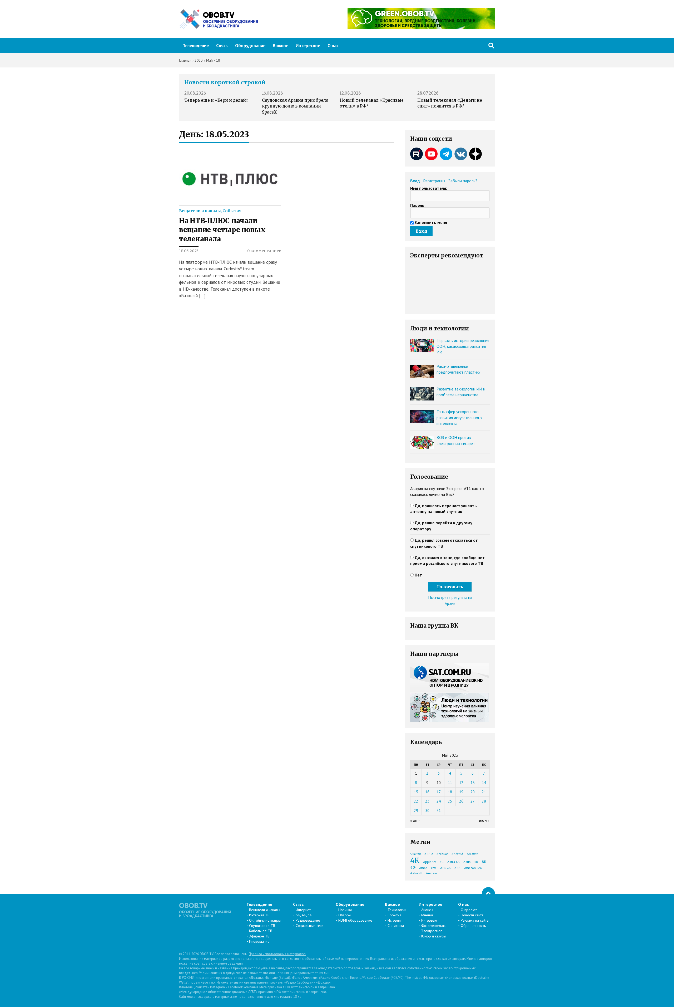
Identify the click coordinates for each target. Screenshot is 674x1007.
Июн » (484, 821)
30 (427, 810)
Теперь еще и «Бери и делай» (216, 100)
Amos (423, 868)
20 (472, 791)
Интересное (308, 45)
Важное (280, 45)
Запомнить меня (431, 222)
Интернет (303, 909)
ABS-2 (428, 854)
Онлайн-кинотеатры (265, 920)
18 (450, 791)
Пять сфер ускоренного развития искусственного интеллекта (459, 417)
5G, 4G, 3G (304, 915)
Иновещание (259, 941)
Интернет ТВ (259, 915)
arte (434, 868)
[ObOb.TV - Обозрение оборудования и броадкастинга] (218, 19)
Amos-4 (431, 873)
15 (416, 791)
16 (427, 791)
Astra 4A (453, 862)
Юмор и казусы (433, 936)
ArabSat (442, 854)
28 (484, 801)
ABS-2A (445, 868)
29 (416, 810)
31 (439, 810)
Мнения (427, 915)
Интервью (429, 920)
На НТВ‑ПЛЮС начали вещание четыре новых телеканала (222, 230)
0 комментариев (264, 250)
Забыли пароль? (462, 180)
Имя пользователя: (428, 188)
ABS (457, 868)
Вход (415, 180)
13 (472, 782)
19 (461, 791)
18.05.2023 (189, 250)
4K (414, 860)
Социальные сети (309, 925)
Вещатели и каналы (200, 210)
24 (439, 801)
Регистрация (434, 180)
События (231, 210)
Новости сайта (472, 915)
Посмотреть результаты (450, 597)
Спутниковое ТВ (262, 925)
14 (484, 782)
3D (476, 862)
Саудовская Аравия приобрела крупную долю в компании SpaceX (295, 106)
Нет (418, 575)
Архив (450, 603)
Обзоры (344, 915)
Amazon (472, 854)
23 (427, 801)
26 (461, 801)
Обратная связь (473, 925)
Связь (222, 45)
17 (439, 791)
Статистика (396, 925)
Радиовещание (308, 920)
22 (416, 801)
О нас (333, 45)
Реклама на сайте (475, 920)
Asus (466, 862)
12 (461, 782)
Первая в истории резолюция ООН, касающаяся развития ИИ (463, 346)
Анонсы (427, 909)
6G (442, 862)
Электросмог (431, 930)
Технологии (397, 909)
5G (412, 867)
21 (484, 791)
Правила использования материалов (277, 954)
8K (484, 862)
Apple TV (429, 862)
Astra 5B (416, 873)
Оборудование (250, 45)
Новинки (345, 909)
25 (450, 801)
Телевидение (196, 45)
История (394, 920)
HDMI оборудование (355, 920)
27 (472, 801)
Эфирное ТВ (259, 936)
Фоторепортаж (433, 925)
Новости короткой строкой (224, 82)
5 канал (415, 854)
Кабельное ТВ (260, 930)
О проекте (469, 909)
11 (450, 782)
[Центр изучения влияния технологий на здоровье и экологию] (421, 27)
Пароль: (417, 205)
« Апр (415, 821)
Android (457, 854)
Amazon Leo (473, 868)
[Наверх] (488, 893)
